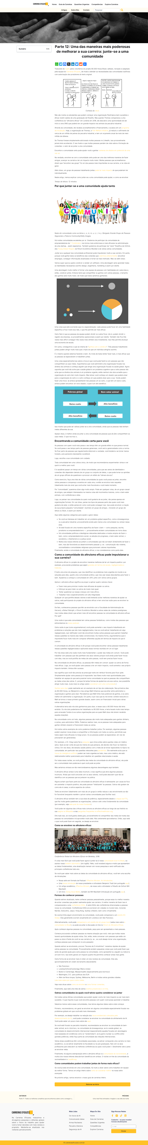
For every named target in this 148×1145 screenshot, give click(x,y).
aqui (127, 883)
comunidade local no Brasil (114, 861)
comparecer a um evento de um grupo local (93, 922)
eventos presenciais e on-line (97, 989)
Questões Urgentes (81, 4)
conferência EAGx (78, 905)
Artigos (64, 10)
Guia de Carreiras (65, 4)
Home (54, 4)
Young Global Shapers (66, 249)
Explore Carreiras (111, 4)
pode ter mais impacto (103, 170)
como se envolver (78, 984)
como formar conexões (95, 984)
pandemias (102, 750)
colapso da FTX (121, 799)
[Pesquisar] (122, 10)
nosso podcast (73, 623)
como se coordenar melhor (101, 1070)
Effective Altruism (82, 886)
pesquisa (86, 742)
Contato (86, 10)
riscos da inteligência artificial (66, 753)
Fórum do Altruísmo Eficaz (113, 925)
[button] (47, 49)
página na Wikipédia (65, 811)
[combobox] (107, 10)
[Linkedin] (125, 1115)
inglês (67, 69)
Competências (97, 4)
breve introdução (69, 883)
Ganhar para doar (61, 688)
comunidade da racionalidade (115, 1054)
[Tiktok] (121, 1115)
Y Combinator (75, 243)
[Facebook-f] (112, 1115)
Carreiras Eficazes (73, 72)
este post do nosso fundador (80, 804)
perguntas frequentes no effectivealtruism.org (95, 811)
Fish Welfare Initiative (100, 131)
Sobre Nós (75, 10)
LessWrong (72, 1059)
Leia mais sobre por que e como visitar (69, 980)
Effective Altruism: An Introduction (99, 880)
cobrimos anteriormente (108, 256)
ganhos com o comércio (97, 347)
